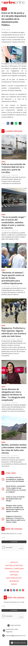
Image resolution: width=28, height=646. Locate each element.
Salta (4, 9)
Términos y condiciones (14, 569)
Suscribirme (14, 541)
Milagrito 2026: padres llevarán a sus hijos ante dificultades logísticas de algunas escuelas (15, 508)
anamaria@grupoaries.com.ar (15, 636)
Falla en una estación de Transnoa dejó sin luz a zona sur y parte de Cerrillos (13, 168)
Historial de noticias (14, 565)
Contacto (14, 562)
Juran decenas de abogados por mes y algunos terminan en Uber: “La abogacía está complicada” (13, 394)
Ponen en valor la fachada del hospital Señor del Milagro (15, 499)
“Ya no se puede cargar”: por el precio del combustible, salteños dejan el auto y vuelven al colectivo (13, 222)
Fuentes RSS (14, 572)
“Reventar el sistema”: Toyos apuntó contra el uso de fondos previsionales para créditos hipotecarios (12, 278)
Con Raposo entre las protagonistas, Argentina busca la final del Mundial (15, 479)
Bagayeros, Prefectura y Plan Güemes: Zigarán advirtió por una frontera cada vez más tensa (13, 332)
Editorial (14, 575)
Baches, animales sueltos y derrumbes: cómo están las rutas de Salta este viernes (14, 448)
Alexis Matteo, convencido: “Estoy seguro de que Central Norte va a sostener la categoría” (16, 489)
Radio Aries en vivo (14, 578)
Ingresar (15, 581)
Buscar (14, 584)
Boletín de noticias (12, 528)
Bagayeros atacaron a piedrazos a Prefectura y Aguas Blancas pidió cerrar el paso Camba (15, 519)
